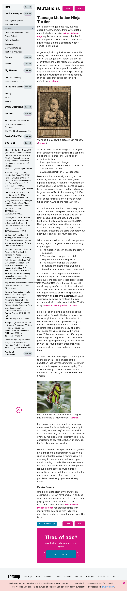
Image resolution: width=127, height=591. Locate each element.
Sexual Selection (12, 36)
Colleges (90, 576)
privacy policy (108, 587)
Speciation (9, 44)
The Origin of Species (14, 20)
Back (67, 8)
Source (42, 143)
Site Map (28, 576)
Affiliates (78, 576)
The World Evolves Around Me (18, 131)
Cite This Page (48, 524)
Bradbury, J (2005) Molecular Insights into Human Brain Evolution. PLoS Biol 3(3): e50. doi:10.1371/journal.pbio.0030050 (19, 343)
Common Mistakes (13, 48)
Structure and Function (14, 81)
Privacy (116, 576)
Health (8, 97)
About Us (47, 576)
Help (38, 576)
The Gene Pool (11, 24)
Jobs (58, 576)
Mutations (9, 28)
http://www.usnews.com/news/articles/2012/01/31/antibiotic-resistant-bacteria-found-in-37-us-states (20, 285)
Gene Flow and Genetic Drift (17, 32)
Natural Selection (12, 40)
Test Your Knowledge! (14, 52)
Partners (67, 576)
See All (28, 7)
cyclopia (54, 81)
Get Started (61, 554)
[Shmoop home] (14, 576)
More (79, 8)
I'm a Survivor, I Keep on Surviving (15, 125)
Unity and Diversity (13, 77)
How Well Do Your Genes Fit (17, 120)
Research (9, 101)
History (8, 93)
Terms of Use (103, 576)
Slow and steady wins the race (60, 305)
